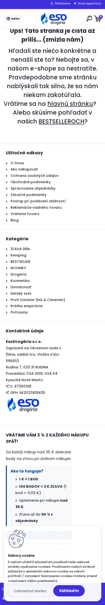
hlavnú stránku (70, 104)
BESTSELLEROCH (61, 121)
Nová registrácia (89, 3)
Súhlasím (69, 590)
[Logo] (53, 19)
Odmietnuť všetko (30, 591)
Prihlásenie (62, 3)
